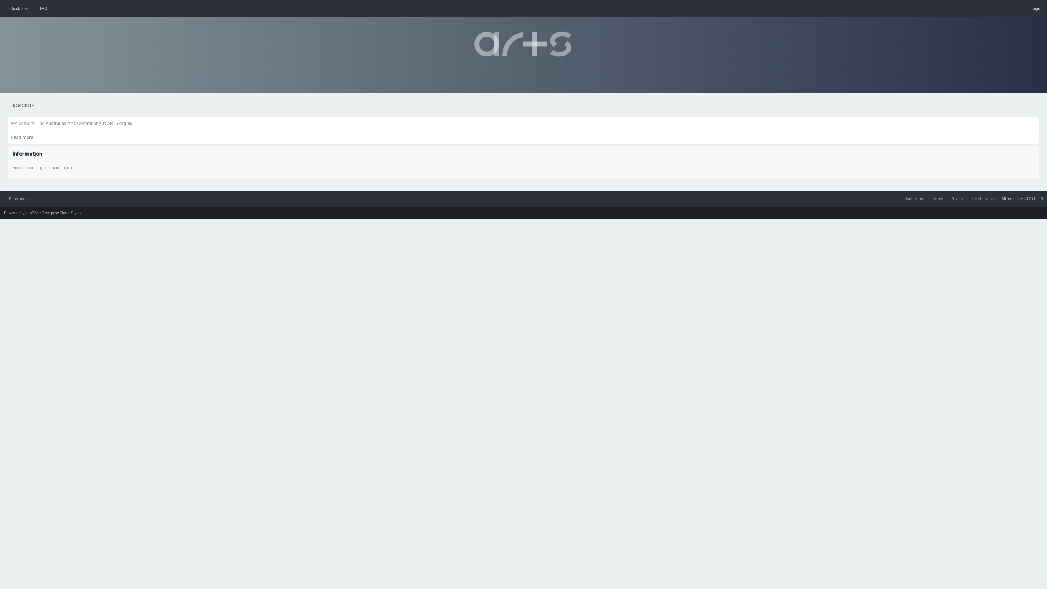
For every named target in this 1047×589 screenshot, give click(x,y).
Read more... (24, 137)
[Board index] (523, 44)
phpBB (31, 213)
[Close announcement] (1034, 121)
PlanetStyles (71, 213)
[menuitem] (41, 8)
